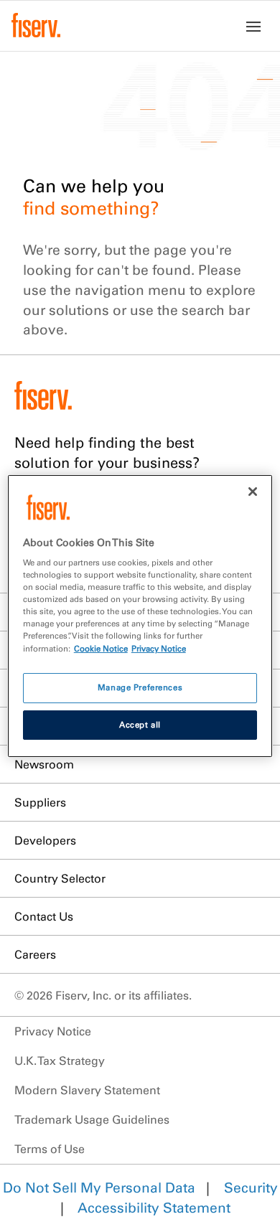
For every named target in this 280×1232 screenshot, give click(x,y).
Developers (45, 840)
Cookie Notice (101, 649)
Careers (35, 954)
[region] (140, 616)
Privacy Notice (52, 1031)
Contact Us (43, 916)
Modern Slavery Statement (87, 1090)
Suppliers (40, 802)
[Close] (253, 491)
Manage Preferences (140, 687)
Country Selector (60, 878)
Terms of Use (49, 1149)
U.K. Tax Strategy (59, 1060)
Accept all (140, 725)
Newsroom (44, 764)
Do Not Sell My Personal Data (99, 1187)
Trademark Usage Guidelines (91, 1119)
